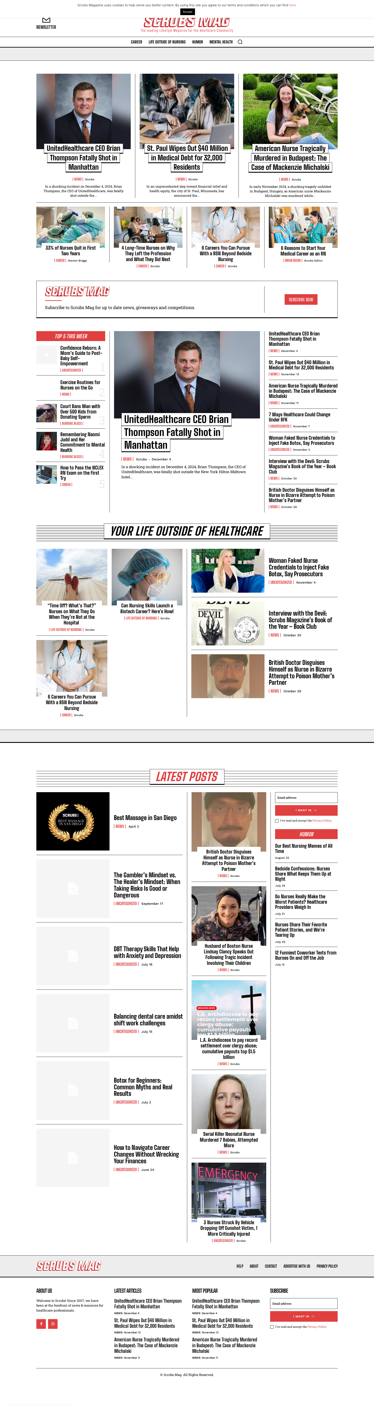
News (78, 179)
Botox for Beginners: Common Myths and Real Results (143, 1087)
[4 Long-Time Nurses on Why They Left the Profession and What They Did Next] (148, 227)
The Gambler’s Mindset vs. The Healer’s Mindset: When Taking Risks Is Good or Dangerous (147, 884)
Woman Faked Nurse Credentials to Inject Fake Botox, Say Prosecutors (302, 440)
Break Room (293, 260)
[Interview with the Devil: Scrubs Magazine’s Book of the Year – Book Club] (227, 623)
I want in (304, 810)
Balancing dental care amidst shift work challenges (148, 1020)
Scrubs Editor (313, 260)
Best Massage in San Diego (145, 817)
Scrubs (89, 179)
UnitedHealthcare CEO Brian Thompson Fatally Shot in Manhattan (83, 157)
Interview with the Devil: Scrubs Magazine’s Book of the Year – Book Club (302, 466)
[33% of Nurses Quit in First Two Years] (70, 227)
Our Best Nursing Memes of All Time (303, 848)
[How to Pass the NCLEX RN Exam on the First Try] (46, 474)
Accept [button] (187, 11)
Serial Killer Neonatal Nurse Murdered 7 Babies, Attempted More (229, 1139)
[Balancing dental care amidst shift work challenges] (73, 1023)
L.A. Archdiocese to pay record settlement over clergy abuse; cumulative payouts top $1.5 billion (229, 1048)
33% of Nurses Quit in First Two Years (71, 250)
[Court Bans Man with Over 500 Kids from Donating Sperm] (46, 413)
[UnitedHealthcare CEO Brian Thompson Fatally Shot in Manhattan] (83, 111)
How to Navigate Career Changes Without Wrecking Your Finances (146, 1154)
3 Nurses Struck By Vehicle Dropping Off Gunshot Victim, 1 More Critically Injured (228, 1228)
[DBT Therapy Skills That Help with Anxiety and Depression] (73, 956)
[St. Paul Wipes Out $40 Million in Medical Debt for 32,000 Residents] (187, 111)
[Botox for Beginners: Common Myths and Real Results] (73, 1090)
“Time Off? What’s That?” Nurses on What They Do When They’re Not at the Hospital (72, 614)
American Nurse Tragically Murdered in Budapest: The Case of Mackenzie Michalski (290, 157)
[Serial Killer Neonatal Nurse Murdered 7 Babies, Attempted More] (229, 1104)
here (292, 5)
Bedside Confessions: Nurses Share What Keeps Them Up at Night (303, 874)
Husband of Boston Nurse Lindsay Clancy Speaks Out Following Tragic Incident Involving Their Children (229, 954)
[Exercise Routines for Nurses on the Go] (46, 388)
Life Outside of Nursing (66, 629)
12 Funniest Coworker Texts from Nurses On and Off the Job (306, 955)
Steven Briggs (77, 260)
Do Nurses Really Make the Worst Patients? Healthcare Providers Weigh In (301, 902)
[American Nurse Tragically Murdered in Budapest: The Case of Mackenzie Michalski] (290, 111)
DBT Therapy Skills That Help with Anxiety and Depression (147, 952)
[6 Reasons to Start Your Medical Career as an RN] (303, 227)
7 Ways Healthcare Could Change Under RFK (299, 417)
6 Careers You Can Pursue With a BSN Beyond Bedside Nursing (225, 253)
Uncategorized (71, 370)
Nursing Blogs (72, 423)
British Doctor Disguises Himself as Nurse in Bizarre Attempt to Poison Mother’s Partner (302, 495)
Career (60, 260)
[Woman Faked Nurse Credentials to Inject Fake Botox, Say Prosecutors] (227, 571)
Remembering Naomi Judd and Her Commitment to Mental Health (82, 442)
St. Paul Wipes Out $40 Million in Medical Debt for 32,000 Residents (187, 157)
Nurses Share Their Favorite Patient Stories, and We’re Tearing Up (301, 930)
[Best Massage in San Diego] (73, 821)
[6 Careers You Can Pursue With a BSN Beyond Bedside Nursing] (225, 227)
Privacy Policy (322, 820)
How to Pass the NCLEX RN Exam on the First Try (81, 473)
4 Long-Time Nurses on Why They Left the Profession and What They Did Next (148, 253)
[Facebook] (41, 1324)
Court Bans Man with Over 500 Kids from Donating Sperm (80, 411)
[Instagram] (53, 1324)
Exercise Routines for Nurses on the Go (80, 384)
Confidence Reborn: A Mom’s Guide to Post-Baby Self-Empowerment (81, 356)
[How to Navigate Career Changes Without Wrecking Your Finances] (73, 1158)
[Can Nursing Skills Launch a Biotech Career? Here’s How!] (147, 577)
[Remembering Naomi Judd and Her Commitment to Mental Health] (46, 441)
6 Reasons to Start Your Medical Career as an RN (303, 251)
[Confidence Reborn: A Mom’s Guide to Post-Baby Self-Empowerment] (46, 354)
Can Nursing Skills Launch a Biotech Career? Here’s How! (147, 608)
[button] (240, 42)
